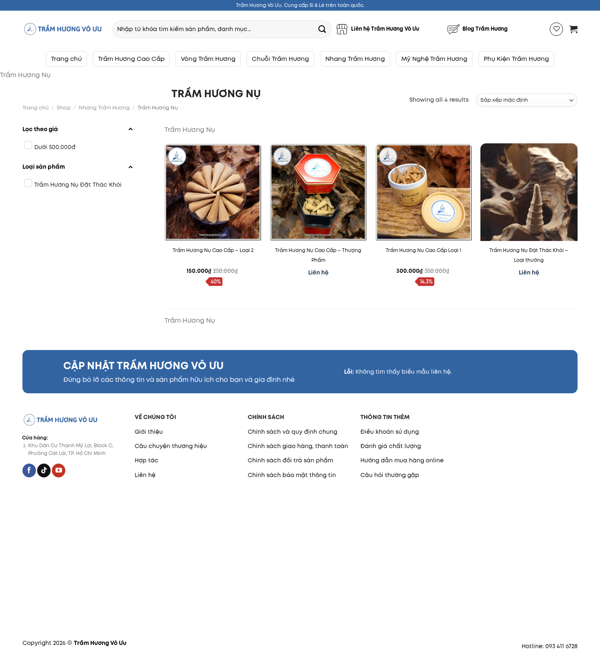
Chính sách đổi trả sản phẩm (290, 460)
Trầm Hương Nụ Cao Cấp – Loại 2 (213, 250)
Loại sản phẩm (43, 167)
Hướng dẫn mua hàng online (402, 460)
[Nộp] (322, 29)
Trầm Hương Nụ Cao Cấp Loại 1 (423, 250)
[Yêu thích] (556, 29)
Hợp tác (146, 460)
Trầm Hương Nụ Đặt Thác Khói (78, 185)
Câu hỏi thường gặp (389, 475)
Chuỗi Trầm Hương (280, 58)
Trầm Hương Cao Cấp (131, 58)
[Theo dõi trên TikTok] (44, 470)
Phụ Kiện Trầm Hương (516, 58)
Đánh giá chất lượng (390, 446)
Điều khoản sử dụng (389, 432)
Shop (64, 107)
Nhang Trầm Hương (355, 58)
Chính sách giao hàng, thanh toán (298, 446)
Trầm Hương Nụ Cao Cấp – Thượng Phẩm (318, 255)
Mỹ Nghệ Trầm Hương (434, 58)
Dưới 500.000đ (55, 147)
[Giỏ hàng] (573, 29)
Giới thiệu (149, 432)
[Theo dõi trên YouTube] (58, 470)
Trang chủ (66, 58)
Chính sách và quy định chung (292, 432)
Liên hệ (145, 475)
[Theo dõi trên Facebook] (29, 470)
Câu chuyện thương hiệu (171, 446)
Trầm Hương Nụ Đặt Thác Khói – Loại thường (528, 255)
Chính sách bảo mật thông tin (292, 475)
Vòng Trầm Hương (208, 58)
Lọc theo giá (40, 129)
